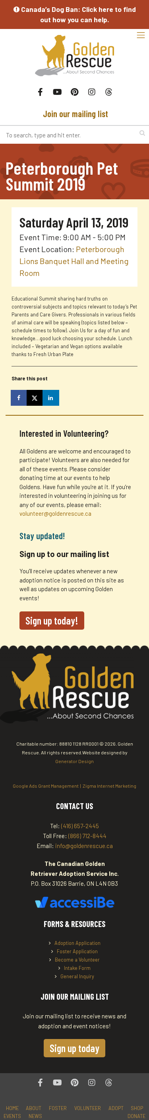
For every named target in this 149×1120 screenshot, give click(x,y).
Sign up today (74, 1048)
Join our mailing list (74, 113)
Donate (136, 1116)
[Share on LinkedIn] (51, 398)
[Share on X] (35, 398)
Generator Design (74, 761)
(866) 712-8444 (87, 835)
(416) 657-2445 (80, 825)
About (33, 1108)
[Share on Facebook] (19, 398)
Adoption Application (77, 943)
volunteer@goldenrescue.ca (55, 513)
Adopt (116, 1108)
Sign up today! (51, 620)
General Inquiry (77, 976)
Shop (137, 1108)
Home (12, 1108)
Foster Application (77, 951)
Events (12, 1116)
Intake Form (77, 968)
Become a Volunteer (77, 959)
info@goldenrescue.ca (84, 845)
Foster (58, 1108)
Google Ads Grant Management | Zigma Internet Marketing (74, 785)
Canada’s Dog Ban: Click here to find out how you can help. (77, 14)
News (35, 1116)
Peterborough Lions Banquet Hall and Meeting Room (74, 261)
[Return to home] (74, 60)
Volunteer (87, 1108)
